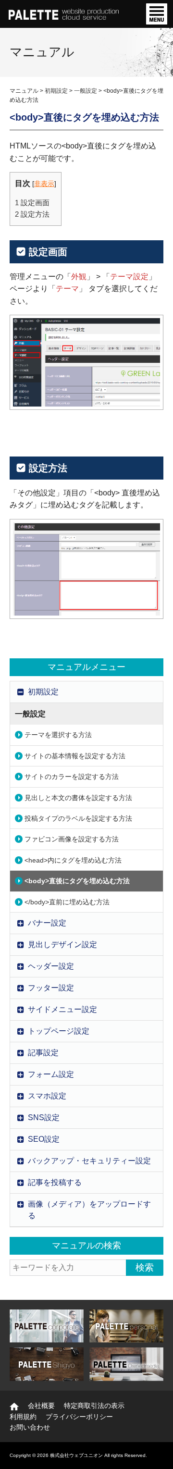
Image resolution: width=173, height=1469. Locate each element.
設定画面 (32, 202)
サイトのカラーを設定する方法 (72, 776)
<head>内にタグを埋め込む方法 (73, 860)
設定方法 (32, 214)
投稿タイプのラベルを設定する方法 (78, 818)
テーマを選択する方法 (58, 735)
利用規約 (23, 1416)
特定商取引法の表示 (94, 1405)
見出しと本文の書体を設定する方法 (78, 798)
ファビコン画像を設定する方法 (72, 839)
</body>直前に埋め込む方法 (67, 902)
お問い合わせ (30, 1427)
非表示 (44, 183)
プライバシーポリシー (79, 1416)
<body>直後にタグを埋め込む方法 (77, 881)
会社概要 (41, 1405)
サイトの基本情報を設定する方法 (75, 756)
